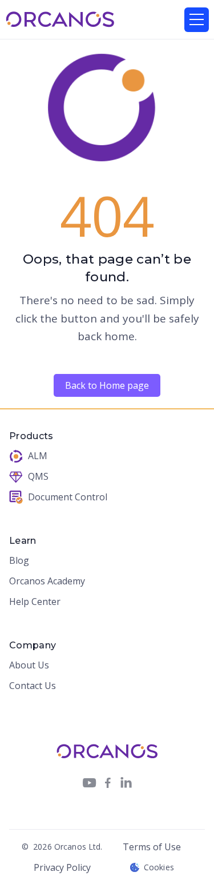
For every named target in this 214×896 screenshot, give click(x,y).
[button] (196, 19)
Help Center (34, 602)
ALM (37, 456)
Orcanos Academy (47, 581)
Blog (19, 561)
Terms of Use (152, 847)
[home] (60, 19)
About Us (29, 665)
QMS (38, 477)
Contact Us (32, 686)
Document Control (67, 497)
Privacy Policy (62, 867)
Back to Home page (107, 385)
